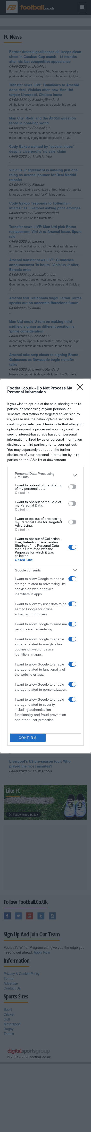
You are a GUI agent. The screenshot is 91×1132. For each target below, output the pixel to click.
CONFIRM (28, 738)
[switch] (72, 486)
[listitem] (45, 475)
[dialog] (45, 566)
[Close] (81, 388)
